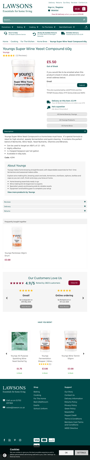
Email (49, 81)
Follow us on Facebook (4, 440)
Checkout (78, 9)
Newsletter (69, 412)
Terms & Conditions (73, 418)
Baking (37, 391)
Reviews (74, 2)
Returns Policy (71, 401)
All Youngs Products (67, 120)
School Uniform (41, 408)
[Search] (84, 20)
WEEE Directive (71, 428)
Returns (59, 2)
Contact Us (70, 395)
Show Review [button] (26, 306)
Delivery (52, 2)
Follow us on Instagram (20, 440)
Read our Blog (9, 440)
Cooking (37, 395)
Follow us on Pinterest (14, 440)
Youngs (6, 52)
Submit (82, 85)
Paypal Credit (71, 415)
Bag (84, 9)
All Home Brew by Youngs (67, 114)
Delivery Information (74, 398)
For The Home (40, 398)
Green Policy (70, 408)
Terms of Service (73, 92)
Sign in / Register (55, 7)
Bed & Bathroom (41, 401)
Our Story (69, 391)
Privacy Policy (58, 92)
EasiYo (36, 405)
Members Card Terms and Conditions (74, 423)
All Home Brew (67, 125)
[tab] (45, 131)
